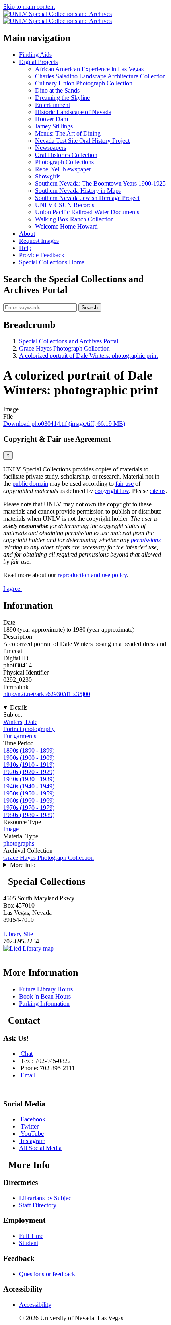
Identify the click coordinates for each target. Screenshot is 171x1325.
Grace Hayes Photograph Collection (64, 348)
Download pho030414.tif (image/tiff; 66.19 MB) (64, 423)
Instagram (33, 1140)
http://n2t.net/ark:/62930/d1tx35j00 (46, 694)
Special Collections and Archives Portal (68, 341)
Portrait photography (29, 729)
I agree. (12, 588)
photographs (18, 843)
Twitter (30, 1126)
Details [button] (18, 707)
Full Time (31, 1235)
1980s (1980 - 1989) (28, 814)
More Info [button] (22, 864)
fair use (124, 483)
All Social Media (40, 1148)
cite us (157, 490)
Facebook (33, 1119)
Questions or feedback (47, 1274)
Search (90, 307)
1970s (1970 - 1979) (28, 807)
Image (11, 829)
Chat (27, 1053)
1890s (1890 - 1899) (28, 750)
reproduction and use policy (92, 575)
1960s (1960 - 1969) (28, 800)
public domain (30, 483)
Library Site (19, 934)
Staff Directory (37, 1205)
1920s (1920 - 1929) (28, 771)
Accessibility (35, 1304)
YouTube (32, 1133)
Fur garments (19, 736)
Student (28, 1243)
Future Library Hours (46, 989)
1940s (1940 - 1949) (28, 786)
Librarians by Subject (46, 1198)
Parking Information (44, 1003)
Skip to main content (29, 6)
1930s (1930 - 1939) (28, 779)
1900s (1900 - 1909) (28, 757)
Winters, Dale (20, 721)
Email (28, 1075)
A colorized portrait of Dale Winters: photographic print (88, 355)
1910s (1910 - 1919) (28, 764)
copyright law (112, 490)
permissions (146, 540)
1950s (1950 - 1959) (28, 793)
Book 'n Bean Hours (45, 996)
